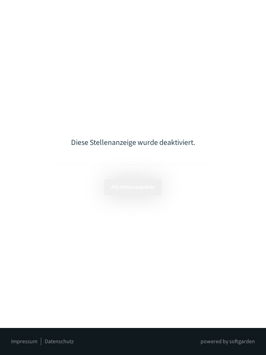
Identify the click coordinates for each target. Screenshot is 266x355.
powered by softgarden (228, 341)
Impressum (24, 341)
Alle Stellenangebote (133, 187)
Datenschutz (59, 341)
